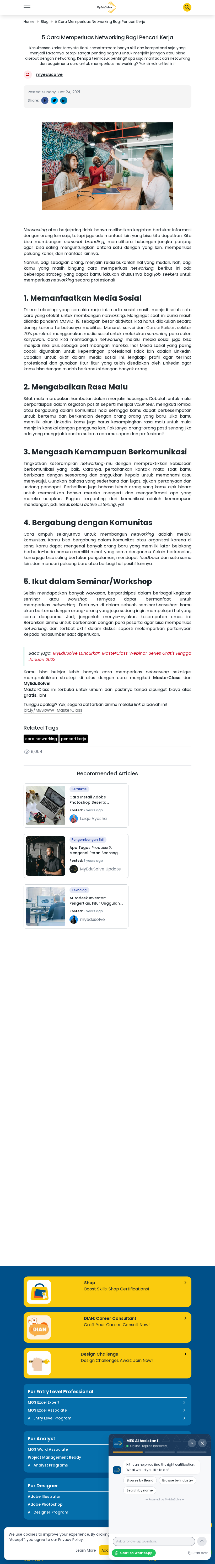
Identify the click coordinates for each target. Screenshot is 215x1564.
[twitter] (54, 100)
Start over (200, 1553)
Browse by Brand (140, 1480)
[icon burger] (27, 7)
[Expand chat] (192, 1443)
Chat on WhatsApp (136, 1553)
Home (29, 21)
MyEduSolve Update (100, 869)
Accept (108, 1550)
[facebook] (45, 100)
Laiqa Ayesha (93, 819)
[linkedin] (63, 100)
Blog (45, 21)
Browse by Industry (177, 1480)
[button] (106, 7)
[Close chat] (202, 1443)
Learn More (86, 1550)
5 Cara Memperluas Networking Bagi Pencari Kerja (100, 21)
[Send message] (202, 1541)
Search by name (140, 1490)
